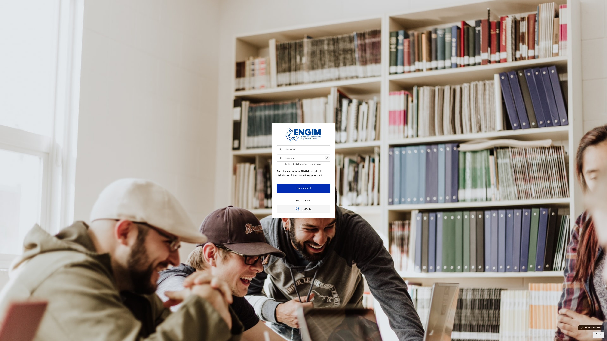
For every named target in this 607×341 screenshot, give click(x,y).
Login (299, 188)
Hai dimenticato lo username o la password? (303, 164)
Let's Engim (306, 209)
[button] (598, 335)
